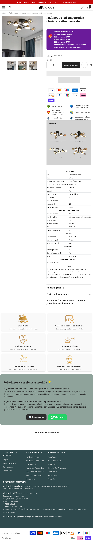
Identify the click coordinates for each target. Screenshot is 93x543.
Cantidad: (50, 60)
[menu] (3, 7)
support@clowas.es (27, 489)
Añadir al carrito (71, 65)
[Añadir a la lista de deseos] (84, 65)
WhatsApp (59, 417)
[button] (69, 80)
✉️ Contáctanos (36, 417)
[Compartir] (90, 65)
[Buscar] (10, 7)
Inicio (4, 13)
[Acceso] (82, 7)
